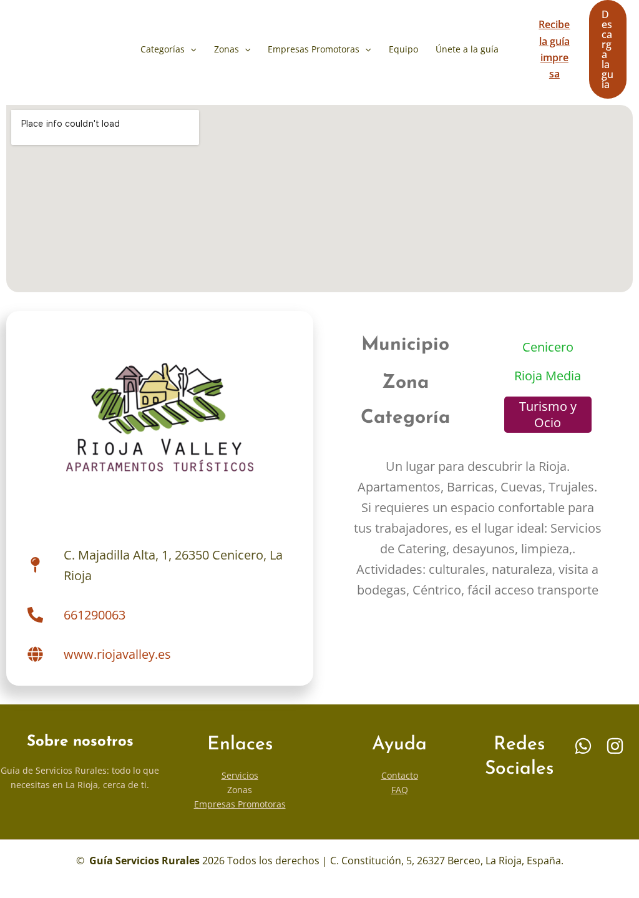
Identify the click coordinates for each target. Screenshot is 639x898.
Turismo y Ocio (548, 414)
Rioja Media (547, 375)
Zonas (226, 49)
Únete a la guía (467, 49)
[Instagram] (615, 746)
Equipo (403, 49)
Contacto (399, 775)
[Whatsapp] (583, 746)
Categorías (162, 49)
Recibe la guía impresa (554, 49)
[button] (190, 49)
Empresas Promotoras (313, 49)
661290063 (94, 614)
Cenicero (547, 346)
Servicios (240, 775)
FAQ (399, 790)
